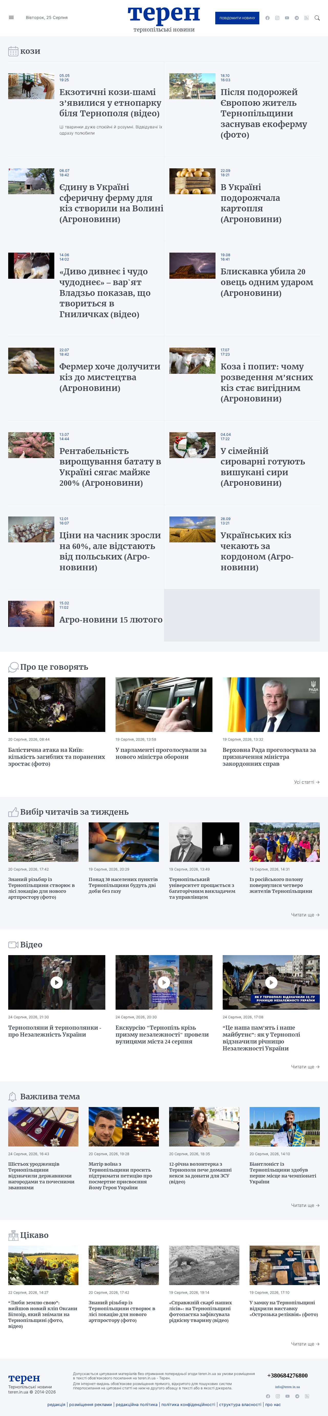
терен (24, 1377)
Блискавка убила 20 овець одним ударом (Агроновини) (267, 282)
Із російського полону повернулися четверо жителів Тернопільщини (281, 885)
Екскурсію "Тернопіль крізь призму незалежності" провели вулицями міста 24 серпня (162, 1034)
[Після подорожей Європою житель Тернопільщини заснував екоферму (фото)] (192, 109)
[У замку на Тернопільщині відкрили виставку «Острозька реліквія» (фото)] (285, 1265)
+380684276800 (287, 1375)
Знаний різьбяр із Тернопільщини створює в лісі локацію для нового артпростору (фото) (41, 888)
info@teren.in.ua (287, 1386)
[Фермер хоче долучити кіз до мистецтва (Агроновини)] (36, 378)
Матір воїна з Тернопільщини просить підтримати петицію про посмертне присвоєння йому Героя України (120, 1176)
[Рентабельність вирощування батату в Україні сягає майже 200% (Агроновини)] (36, 462)
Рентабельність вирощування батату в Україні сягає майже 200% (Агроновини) (110, 467)
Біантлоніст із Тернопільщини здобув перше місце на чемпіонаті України (283, 1173)
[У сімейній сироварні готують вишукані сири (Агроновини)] (192, 462)
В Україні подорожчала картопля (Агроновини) (251, 203)
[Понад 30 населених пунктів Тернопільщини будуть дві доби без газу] (124, 842)
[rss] (306, 18)
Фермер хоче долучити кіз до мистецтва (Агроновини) (109, 377)
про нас (273, 1404)
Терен (164, 12)
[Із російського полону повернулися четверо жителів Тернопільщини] (285, 842)
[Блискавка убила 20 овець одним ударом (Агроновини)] (192, 288)
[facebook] (267, 18)
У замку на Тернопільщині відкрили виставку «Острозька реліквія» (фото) (284, 1308)
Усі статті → (307, 782)
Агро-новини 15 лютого (111, 620)
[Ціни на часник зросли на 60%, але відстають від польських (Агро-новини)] (36, 546)
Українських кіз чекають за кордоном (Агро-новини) (257, 551)
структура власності (240, 1404)
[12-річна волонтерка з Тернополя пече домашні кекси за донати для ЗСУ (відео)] (204, 1126)
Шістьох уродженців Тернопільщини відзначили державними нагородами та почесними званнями (41, 1176)
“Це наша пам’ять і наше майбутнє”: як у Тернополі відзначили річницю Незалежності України (261, 1038)
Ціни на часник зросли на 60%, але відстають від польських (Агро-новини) (110, 551)
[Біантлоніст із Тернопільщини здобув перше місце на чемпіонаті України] (285, 1126)
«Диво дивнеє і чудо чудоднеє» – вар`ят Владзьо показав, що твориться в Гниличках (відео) (105, 292)
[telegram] (297, 18)
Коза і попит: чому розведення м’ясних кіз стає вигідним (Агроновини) (267, 382)
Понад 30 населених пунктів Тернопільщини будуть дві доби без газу (123, 885)
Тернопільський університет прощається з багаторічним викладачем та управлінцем (202, 888)
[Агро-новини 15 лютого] (36, 615)
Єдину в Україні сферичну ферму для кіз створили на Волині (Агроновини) (111, 203)
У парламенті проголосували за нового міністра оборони (161, 753)
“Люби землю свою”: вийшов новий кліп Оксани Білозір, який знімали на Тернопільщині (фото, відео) (42, 1314)
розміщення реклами (90, 1404)
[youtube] (287, 18)
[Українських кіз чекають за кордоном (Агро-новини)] (192, 546)
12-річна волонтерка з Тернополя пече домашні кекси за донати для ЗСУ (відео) (200, 1173)
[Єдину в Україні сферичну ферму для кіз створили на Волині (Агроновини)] (36, 198)
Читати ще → (305, 914)
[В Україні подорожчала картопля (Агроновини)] (192, 198)
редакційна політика (137, 1404)
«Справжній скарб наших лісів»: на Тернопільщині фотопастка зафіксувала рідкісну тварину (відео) (200, 1311)
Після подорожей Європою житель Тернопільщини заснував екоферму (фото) (264, 113)
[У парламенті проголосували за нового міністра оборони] (164, 704)
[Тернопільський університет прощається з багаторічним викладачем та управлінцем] (204, 842)
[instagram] (277, 18)
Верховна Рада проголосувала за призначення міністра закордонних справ (269, 757)
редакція (56, 1404)
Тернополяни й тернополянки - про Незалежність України (54, 1031)
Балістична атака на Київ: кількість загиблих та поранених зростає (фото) (56, 757)
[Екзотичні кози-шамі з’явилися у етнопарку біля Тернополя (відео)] (36, 109)
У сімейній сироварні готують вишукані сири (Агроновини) (263, 467)
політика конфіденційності (188, 1404)
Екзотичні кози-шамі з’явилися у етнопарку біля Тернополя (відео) (110, 103)
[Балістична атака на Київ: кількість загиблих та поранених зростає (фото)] (56, 704)
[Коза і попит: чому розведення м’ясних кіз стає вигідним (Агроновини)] (192, 378)
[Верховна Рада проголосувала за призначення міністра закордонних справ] (271, 704)
